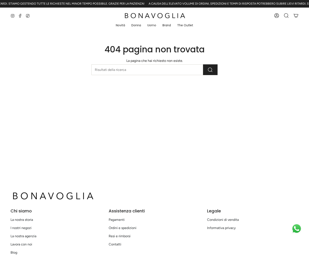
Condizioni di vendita (223, 220)
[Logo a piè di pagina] (53, 195)
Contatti (115, 244)
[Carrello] (296, 15)
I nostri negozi (21, 228)
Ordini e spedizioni (122, 228)
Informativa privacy (221, 228)
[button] (120, 25)
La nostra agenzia (23, 236)
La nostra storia (22, 220)
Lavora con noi (21, 244)
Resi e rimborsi (120, 236)
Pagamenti (117, 220)
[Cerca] (210, 69)
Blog (14, 252)
